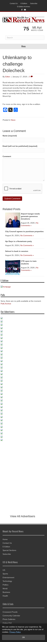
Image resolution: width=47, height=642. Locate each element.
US (4, 570)
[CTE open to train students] (12, 267)
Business (6, 592)
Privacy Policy (15, 632)
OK (23, 637)
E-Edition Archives (23, 7)
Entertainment (8, 577)
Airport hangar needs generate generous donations (30, 216)
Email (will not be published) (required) (20, 146)
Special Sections (9, 550)
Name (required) (10, 136)
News (13, 120)
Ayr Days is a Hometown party (18, 241)
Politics (5, 585)
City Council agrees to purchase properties (24, 231)
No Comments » (27, 235)
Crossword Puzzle (10, 612)
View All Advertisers (22, 516)
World (5, 588)
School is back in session (16, 251)
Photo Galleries (9, 619)
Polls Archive (6, 304)
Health (5, 596)
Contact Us (14, 3)
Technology (7, 581)
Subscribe (33, 3)
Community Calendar (11, 616)
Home (5, 539)
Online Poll (7, 623)
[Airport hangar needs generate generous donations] (12, 220)
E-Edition (24, 3)
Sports (5, 574)
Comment (7, 156)
